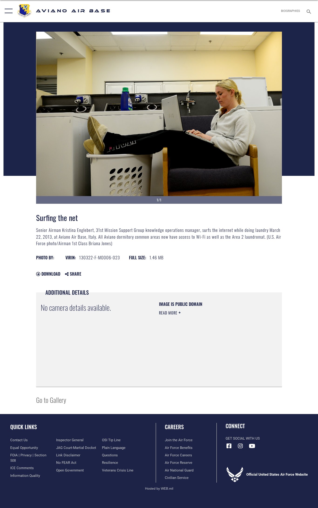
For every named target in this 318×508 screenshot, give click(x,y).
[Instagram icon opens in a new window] (240, 445)
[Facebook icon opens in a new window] (229, 445)
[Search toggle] (310, 11)
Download (50, 274)
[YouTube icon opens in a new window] (251, 445)
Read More (169, 313)
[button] (7, 11)
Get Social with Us (243, 438)
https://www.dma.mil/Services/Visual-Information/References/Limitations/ (213, 349)
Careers (174, 427)
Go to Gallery (51, 400)
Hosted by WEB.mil (159, 488)
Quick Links (23, 427)
